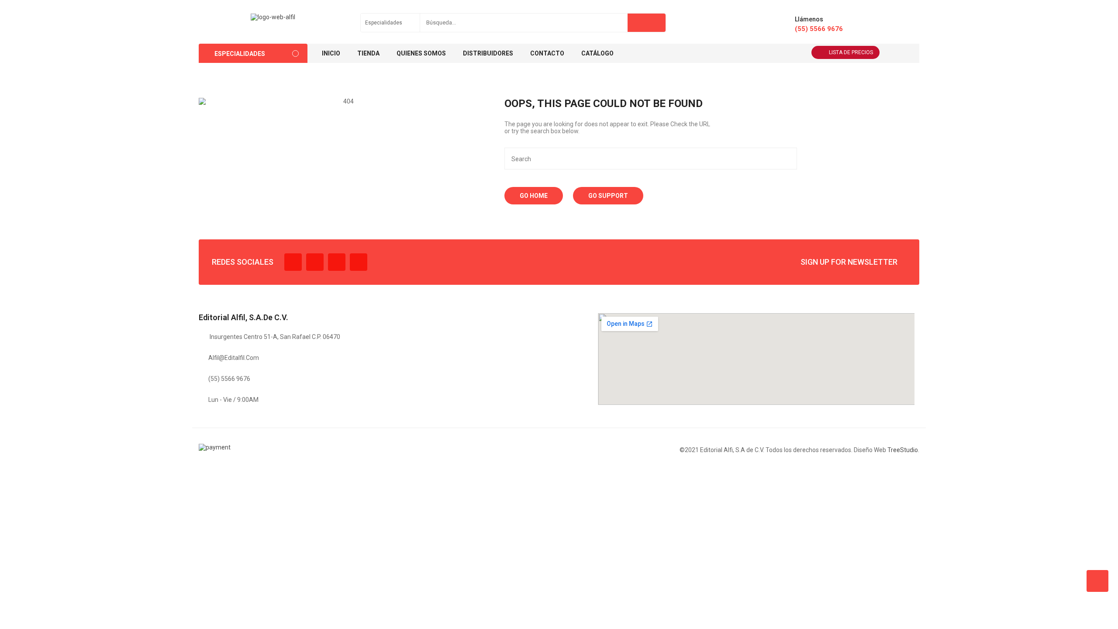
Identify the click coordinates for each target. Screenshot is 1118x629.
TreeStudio (902, 449)
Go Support (608, 195)
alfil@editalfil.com (233, 357)
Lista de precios (851, 52)
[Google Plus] (358, 262)
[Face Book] (293, 262)
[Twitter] (315, 262)
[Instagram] (336, 262)
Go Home (534, 195)
